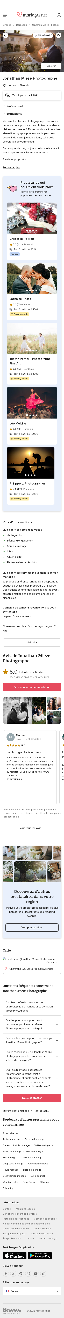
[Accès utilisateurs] (59, 15)
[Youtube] (36, 1274)
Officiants (44, 1182)
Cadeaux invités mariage (16, 1145)
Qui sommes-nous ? (42, 1233)
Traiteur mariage (11, 1139)
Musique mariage (12, 1151)
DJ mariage (9, 1188)
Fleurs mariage (11, 1169)
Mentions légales (25, 1208)
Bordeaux (21, 24)
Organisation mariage (14, 1175)
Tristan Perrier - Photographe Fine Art (30, 361)
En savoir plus (11, 167)
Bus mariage (9, 1157)
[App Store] (15, 1258)
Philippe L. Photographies (28, 483)
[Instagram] (28, 1274)
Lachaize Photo (20, 299)
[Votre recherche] (5, 35)
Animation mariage (38, 1163)
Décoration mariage (31, 1157)
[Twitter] (13, 1274)
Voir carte (51, 962)
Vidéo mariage (42, 1145)
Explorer (51, 65)
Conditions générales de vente (20, 1213)
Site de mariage (47, 1238)
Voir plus (32, 642)
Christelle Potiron (22, 239)
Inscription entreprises (15, 1233)
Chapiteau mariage (13, 1163)
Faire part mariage (34, 1139)
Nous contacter (32, 1098)
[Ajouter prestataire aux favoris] (58, 35)
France (14, 1291)
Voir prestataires (32, 927)
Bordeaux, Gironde (18, 85)
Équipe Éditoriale (12, 1238)
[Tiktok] (43, 1274)
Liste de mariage (32, 1169)
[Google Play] (40, 1258)
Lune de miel (38, 1175)
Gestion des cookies (45, 1218)
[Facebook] (6, 1274)
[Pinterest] (21, 1274)
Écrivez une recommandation (32, 687)
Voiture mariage (34, 1151)
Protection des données (16, 1218)
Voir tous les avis (30, 828)
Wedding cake (10, 1182)
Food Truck (29, 1182)
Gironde (7, 24)
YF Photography (39, 1111)
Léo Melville (18, 423)
